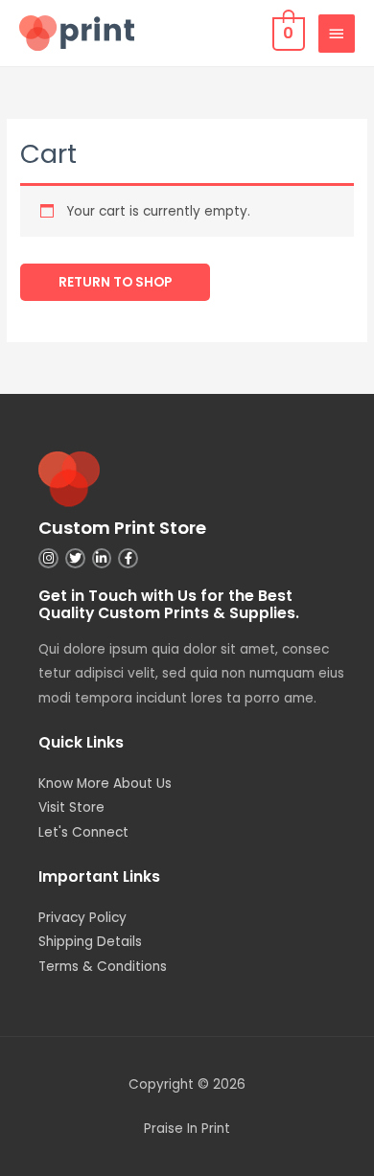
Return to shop (115, 282)
